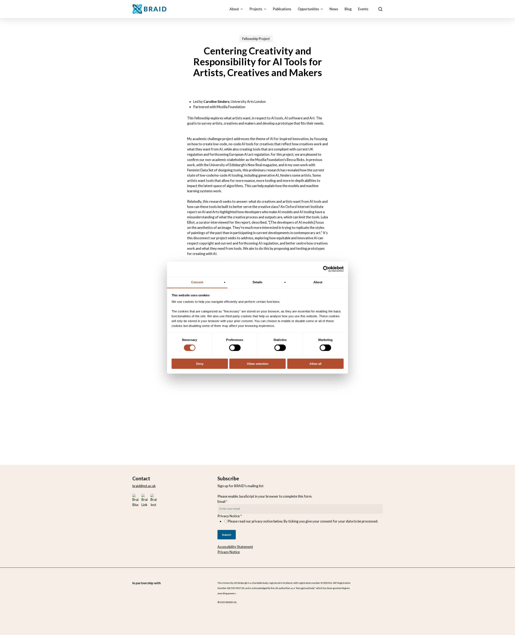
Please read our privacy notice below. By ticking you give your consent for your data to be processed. (303, 521)
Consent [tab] (197, 282)
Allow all (315, 363)
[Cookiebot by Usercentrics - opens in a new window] (326, 269)
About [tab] (317, 282)
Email (222, 501)
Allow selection (257, 363)
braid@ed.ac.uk (144, 486)
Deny (199, 363)
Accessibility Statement (235, 547)
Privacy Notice (228, 552)
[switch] (235, 348)
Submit (226, 534)
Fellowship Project (256, 39)
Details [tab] (258, 282)
